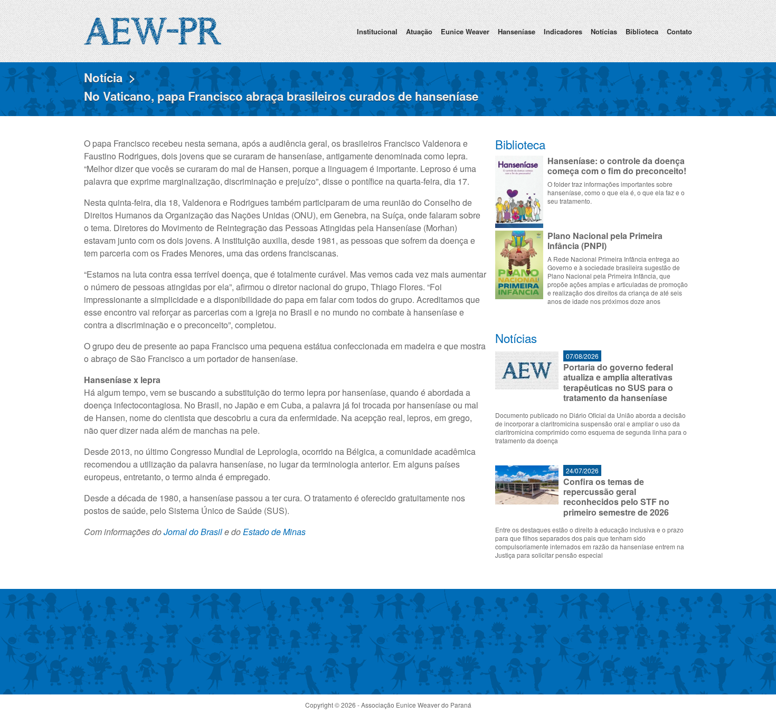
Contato (679, 31)
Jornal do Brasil (193, 532)
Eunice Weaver (465, 31)
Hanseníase (516, 31)
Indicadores (563, 31)
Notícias (604, 31)
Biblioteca (642, 31)
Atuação (419, 31)
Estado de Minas (274, 532)
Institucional (377, 31)
